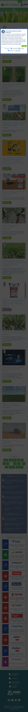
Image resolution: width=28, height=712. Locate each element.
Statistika (22, 48)
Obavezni (8, 48)
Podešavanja (15, 48)
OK (24, 45)
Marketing (11, 50)
